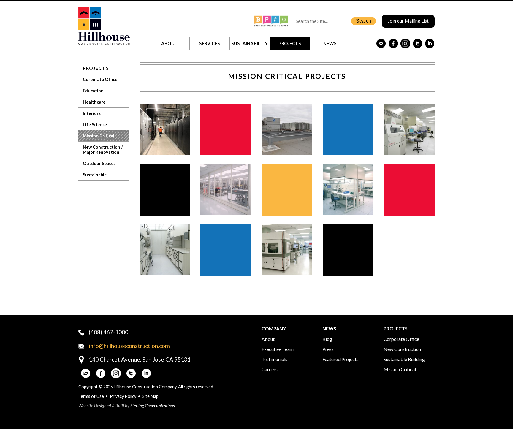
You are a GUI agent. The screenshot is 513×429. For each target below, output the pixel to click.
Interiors (92, 113)
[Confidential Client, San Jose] (165, 153)
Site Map (150, 396)
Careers (270, 369)
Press (328, 349)
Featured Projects (340, 359)
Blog (327, 339)
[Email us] (381, 43)
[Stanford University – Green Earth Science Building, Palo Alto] (165, 273)
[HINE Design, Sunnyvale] (225, 213)
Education (93, 90)
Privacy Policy (123, 396)
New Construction (402, 349)
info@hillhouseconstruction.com (129, 345)
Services (209, 43)
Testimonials (274, 359)
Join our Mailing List (408, 20)
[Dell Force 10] (287, 153)
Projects (289, 43)
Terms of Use (91, 396)
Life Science (95, 124)
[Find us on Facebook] (393, 43)
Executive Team (278, 349)
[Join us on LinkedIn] (430, 43)
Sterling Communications (152, 405)
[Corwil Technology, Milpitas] (409, 153)
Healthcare (94, 102)
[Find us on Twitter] (417, 43)
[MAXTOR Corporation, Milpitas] (348, 213)
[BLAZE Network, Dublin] (287, 273)
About (169, 43)
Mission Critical (98, 135)
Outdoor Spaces (99, 163)
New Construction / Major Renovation (103, 150)
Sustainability (249, 43)
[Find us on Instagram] (405, 43)
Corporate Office (100, 79)
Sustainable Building (404, 359)
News (330, 43)
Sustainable (95, 174)
